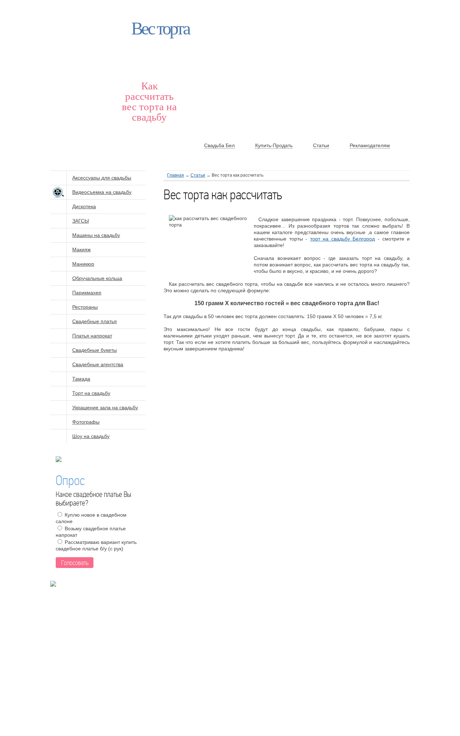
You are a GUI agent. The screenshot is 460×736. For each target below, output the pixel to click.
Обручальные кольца (97, 278)
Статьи (197, 175)
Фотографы (86, 422)
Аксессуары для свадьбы (101, 178)
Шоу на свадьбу (91, 436)
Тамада (81, 379)
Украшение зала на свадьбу (105, 407)
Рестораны (85, 307)
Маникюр (83, 264)
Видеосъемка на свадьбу (102, 192)
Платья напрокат (92, 336)
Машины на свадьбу (96, 235)
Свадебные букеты (94, 350)
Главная (175, 175)
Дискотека (84, 206)
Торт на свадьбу (91, 393)
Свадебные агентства (97, 364)
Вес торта (160, 28)
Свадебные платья (94, 321)
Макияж (81, 249)
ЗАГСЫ (80, 221)
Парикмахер (86, 292)
